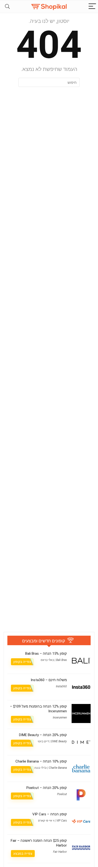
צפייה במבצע (22, 853)
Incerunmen (60, 717)
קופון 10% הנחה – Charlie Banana (41, 761)
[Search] (7, 6)
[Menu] (92, 6)
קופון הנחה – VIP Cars (49, 814)
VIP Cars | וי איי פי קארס (52, 820)
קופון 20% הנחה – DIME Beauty (43, 735)
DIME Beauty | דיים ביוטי (52, 741)
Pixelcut (62, 794)
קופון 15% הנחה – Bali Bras (46, 653)
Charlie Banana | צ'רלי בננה (50, 767)
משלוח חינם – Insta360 (49, 680)
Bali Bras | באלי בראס (54, 660)
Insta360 (61, 686)
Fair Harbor (60, 851)
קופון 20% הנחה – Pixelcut (46, 788)
